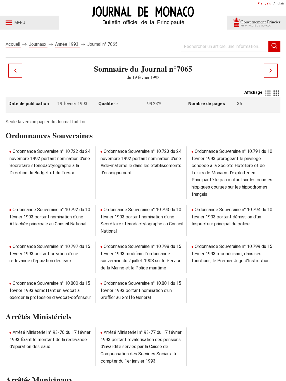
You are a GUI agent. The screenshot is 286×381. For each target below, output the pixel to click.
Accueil (13, 44)
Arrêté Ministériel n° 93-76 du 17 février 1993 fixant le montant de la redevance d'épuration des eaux (49, 339)
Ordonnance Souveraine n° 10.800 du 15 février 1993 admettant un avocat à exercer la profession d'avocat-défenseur (50, 290)
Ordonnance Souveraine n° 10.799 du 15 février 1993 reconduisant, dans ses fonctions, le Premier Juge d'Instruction (232, 253)
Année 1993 (67, 44)
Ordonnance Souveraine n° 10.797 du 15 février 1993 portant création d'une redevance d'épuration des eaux (49, 253)
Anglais (279, 3)
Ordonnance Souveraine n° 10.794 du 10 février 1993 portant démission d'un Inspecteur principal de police (232, 216)
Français (264, 3)
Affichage (253, 92)
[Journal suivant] (271, 71)
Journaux (38, 44)
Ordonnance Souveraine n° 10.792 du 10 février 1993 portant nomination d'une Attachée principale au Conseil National (49, 216)
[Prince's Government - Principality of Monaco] (256, 23)
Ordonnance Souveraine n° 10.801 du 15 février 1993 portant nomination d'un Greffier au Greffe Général (141, 290)
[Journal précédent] (15, 71)
